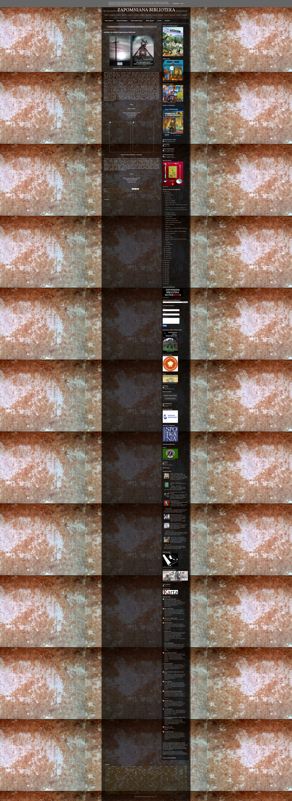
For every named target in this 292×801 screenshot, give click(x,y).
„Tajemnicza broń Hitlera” (175, 523)
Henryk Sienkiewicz (137, 790)
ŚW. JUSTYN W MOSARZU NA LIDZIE (172, 701)
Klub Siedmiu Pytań (136, 20)
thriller (124, 782)
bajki (114, 786)
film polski (117, 785)
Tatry (150, 782)
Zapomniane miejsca (182, 778)
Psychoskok (120, 776)
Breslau (138, 778)
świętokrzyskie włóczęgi (170, 599)
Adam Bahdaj (157, 790)
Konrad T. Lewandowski (180, 785)
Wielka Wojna (108, 786)
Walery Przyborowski (160, 774)
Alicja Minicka (152, 788)
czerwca (167, 248)
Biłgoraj (127, 191)
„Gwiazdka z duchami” (170, 212)
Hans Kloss (124, 787)
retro (106, 768)
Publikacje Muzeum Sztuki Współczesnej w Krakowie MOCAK (178, 515)
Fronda (178, 771)
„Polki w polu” (168, 197)
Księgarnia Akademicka (142, 782)
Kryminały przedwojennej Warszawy (115, 769)
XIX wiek (119, 782)
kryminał (118, 766)
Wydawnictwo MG (183, 779)
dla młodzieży (108, 771)
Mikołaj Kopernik (177, 787)
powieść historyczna (155, 769)
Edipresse (120, 790)
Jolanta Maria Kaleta (150, 775)
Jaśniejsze (166, 619)
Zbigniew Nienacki (129, 776)
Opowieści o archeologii (119, 192)
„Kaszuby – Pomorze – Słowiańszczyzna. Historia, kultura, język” (178, 483)
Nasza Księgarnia (132, 780)
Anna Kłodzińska (111, 774)
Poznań (166, 771)
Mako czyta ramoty (168, 608)
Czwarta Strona (113, 773)
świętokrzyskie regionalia (132, 785)
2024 (165, 262)
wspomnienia (108, 772)
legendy (178, 776)
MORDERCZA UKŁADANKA (170, 692)
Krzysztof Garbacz (147, 191)
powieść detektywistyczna (169, 772)
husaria (152, 790)
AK (143, 789)
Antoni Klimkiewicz (168, 674)
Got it (182, 3)
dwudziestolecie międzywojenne (152, 780)
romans (174, 775)
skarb (115, 771)
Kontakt (167, 20)
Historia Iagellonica (147, 785)
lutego (167, 256)
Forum (159, 20)
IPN (184, 776)
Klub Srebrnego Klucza (140, 787)
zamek (142, 773)
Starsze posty (155, 196)
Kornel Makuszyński (151, 787)
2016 (165, 277)
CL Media (142, 786)
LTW (147, 769)
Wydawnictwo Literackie (142, 772)
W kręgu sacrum (168, 700)
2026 (165, 191)
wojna (137, 766)
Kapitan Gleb (146, 790)
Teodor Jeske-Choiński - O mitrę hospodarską (173, 609)
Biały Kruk (136, 786)
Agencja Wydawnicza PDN (114, 191)
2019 (165, 272)
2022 (165, 266)
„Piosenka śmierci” (169, 195)
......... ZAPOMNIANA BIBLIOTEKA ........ (145, 10)
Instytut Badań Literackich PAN (124, 793)
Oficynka (159, 772)
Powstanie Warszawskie (110, 778)
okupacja (150, 783)
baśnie (154, 782)
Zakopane (140, 783)
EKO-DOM (172, 783)
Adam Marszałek (140, 775)
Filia (117, 793)
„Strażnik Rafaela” (169, 244)
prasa (163, 773)
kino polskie (164, 786)
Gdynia (153, 786)
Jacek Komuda (123, 780)
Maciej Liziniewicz (146, 779)
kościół (169, 786)
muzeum (172, 771)
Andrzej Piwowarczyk (180, 789)
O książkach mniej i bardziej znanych (173, 691)
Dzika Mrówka (113, 790)
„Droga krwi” (167, 235)
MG (184, 769)
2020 (165, 270)
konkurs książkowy (157, 779)
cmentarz (142, 781)
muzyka (145, 783)
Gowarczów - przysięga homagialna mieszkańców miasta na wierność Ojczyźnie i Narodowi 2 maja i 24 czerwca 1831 (174, 633)
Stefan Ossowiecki (120, 789)
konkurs (120, 781)
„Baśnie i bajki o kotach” (170, 202)
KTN (106, 773)
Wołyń (134, 783)
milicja (183, 771)
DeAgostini (148, 786)
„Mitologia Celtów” (169, 237)
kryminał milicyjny (131, 772)
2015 (165, 279)
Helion (108, 789)
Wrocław (185, 773)
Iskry (138, 773)
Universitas (182, 780)
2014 (165, 281)
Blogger (155, 796)
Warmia (158, 776)
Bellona (173, 773)
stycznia (168, 258)
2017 (165, 276)
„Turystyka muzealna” (169, 530)
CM (169, 766)
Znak (134, 778)
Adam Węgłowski (157, 783)
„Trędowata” (167, 242)
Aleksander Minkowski (142, 788)
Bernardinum (132, 774)
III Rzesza (155, 785)
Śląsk (130, 779)
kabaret (159, 782)
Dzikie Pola (109, 780)
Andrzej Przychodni (165, 790)
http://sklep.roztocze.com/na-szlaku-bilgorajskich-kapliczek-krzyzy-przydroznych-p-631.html (131, 110)
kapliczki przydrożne (138, 191)
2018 (165, 274)
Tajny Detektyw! (168, 681)
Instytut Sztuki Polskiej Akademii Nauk (146, 793)
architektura (140, 774)
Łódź (125, 779)
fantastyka (138, 776)
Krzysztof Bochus (160, 787)
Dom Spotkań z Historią (182, 788)
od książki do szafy (168, 731)
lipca (167, 246)
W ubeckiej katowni (168, 664)
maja (167, 250)
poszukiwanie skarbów (168, 782)
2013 (165, 283)
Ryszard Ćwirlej (171, 778)
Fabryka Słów (137, 779)
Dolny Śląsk (151, 776)
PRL (163, 766)
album (155, 771)
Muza (177, 783)
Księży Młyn (131, 781)
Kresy (179, 769)
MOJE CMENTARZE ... (169, 643)
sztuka (129, 771)
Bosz (184, 786)
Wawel (117, 783)
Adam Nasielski (170, 774)
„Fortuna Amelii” (168, 198)
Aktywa (134, 788)
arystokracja (173, 793)
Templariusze (108, 788)
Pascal (183, 787)
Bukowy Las (107, 781)
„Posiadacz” (167, 226)
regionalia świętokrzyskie (167, 768)
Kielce (154, 773)
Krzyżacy (114, 781)
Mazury (159, 775)
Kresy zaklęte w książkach (170, 652)
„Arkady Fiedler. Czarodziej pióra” (177, 537)
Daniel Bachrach (150, 781)
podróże (144, 776)
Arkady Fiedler (159, 788)
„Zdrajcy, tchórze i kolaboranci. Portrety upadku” (175, 231)
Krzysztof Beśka (131, 782)
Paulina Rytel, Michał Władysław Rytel (172, 644)
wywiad (168, 773)
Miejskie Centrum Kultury (169, 728)
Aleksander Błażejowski (180, 782)
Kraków (130, 769)
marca (167, 254)
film (159, 773)
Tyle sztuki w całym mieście (170, 618)
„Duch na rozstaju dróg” (170, 233)
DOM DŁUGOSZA (168, 622)
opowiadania (131, 773)
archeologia (122, 191)
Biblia (140, 785)
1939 (180, 786)
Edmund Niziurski (127, 790)
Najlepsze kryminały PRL (146, 771)
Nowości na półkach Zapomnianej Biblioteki (120, 32)
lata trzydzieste (172, 769)
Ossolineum (140, 780)
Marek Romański (121, 775)
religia (142, 769)
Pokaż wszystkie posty (148, 26)
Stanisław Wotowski (172, 779)
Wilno (137, 781)
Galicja (116, 780)
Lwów (183, 774)
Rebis (128, 775)
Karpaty (112, 789)
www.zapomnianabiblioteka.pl (169, 743)
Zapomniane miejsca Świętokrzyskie (120, 788)
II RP (183, 772)
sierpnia (167, 193)
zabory (169, 780)
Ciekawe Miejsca (144, 768)
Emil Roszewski (124, 783)
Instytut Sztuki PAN (134, 793)
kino (133, 775)
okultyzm (123, 785)
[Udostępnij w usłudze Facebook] (137, 189)
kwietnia (167, 252)
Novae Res (180, 768)
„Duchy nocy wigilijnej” (170, 200)
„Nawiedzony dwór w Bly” (170, 218)
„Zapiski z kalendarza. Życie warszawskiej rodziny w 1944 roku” (177, 474)
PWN (106, 775)
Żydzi (164, 779)
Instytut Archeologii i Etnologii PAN (166, 785)
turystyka (152, 772)
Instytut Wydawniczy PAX (158, 793)
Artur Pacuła (157, 778)
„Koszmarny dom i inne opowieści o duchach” (175, 207)
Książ (167, 787)
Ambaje (125, 786)
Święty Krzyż (119, 786)
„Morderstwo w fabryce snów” (171, 220)
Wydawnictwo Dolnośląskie (169, 776)
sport (125, 781)
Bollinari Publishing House (169, 788)
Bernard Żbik (165, 783)
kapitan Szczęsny (167, 775)
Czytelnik (164, 778)
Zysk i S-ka (112, 775)
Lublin (158, 786)
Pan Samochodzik (123, 773)
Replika (113, 768)
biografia (164, 769)
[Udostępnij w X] (135, 189)
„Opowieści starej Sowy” (169, 710)
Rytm (131, 783)
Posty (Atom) (112, 199)
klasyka (122, 772)
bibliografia (128, 789)
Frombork (118, 787)
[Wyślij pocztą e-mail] (132, 189)
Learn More (176, 3)
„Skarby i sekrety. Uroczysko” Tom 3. (173, 222)
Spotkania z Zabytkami (122, 774)
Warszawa (156, 766)
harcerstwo (164, 780)
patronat (136, 769)
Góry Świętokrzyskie (147, 778)
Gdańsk (178, 774)
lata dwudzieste (122, 771)
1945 (130, 788)
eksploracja (134, 789)
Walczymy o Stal (168, 726)
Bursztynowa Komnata (110, 787)
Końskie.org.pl (167, 631)
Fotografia (158, 781)
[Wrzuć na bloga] (134, 189)
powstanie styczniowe (112, 779)
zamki (178, 772)
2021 (165, 268)
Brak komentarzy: (126, 188)
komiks (160, 771)
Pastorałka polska (168, 719)
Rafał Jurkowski (167, 793)
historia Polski (128, 766)
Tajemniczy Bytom (168, 663)
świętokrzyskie (132, 768)
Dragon (106, 790)
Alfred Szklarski (149, 789)
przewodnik (115, 772)
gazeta (179, 773)
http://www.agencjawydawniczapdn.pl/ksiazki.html (132, 105)
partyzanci (175, 786)
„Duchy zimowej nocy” (170, 224)
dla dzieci (149, 773)
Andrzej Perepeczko (170, 789)
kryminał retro (146, 766)
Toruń (181, 783)
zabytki (154, 768)
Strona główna (109, 20)
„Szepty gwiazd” (168, 216)
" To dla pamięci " (168, 709)
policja (120, 779)
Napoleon (176, 780)
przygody (121, 768)
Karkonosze (131, 787)
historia (131, 191)
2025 (165, 260)
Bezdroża (113, 793)
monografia (135, 771)
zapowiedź (128, 778)
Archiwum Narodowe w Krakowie (176, 790)
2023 (165, 264)
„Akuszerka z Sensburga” (170, 214)
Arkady (130, 786)
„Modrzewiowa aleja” (174, 500)
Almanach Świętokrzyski (159, 789)
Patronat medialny (122, 20)
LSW (171, 787)
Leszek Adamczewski (109, 783)
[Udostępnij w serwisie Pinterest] (138, 189)
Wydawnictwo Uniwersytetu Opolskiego (170, 781)
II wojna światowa (178, 766)
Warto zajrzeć (150, 20)
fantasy (139, 789)
